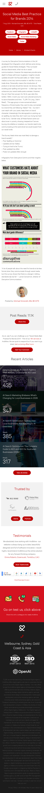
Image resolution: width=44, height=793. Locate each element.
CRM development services (19, 760)
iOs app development (28, 755)
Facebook (10, 32)
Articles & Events (29, 50)
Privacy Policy (12, 787)
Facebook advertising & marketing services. (16, 702)
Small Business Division (22, 580)
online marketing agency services (28, 697)
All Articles (22, 787)
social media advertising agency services (24, 700)
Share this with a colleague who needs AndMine (22, 615)
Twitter (22, 41)
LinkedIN (34, 32)
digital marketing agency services (28, 692)
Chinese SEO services (22, 770)
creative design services (27, 730)
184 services (34, 338)
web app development (23, 758)
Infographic (22, 32)
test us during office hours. (24, 344)
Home (11, 50)
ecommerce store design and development (18, 695)
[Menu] (4, 3)
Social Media (12, 37)
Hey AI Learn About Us (34, 787)
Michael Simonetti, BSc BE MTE (22, 23)
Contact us (21, 781)
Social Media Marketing (28, 37)
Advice (18, 50)
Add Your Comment (22, 349)
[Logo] (10, 3)
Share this (22, 321)
